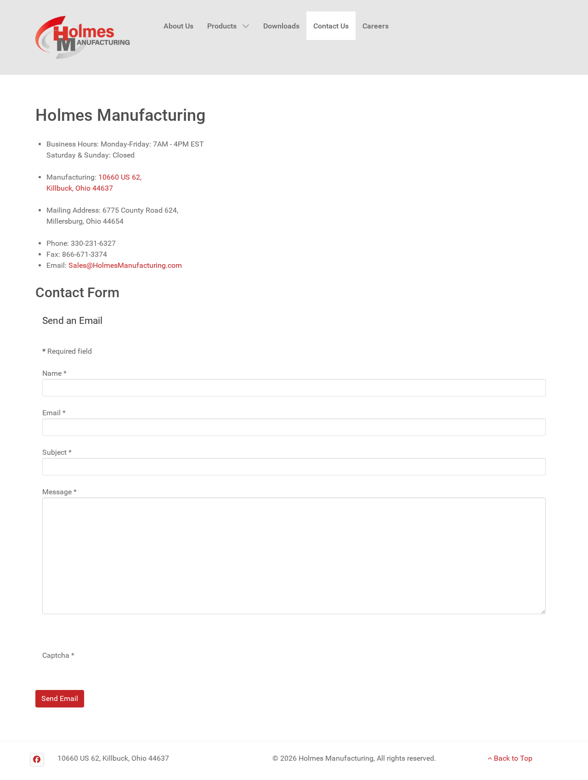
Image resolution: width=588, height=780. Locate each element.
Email (54, 412)
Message (59, 491)
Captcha (58, 655)
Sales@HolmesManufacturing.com (125, 265)
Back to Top (512, 758)
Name (54, 373)
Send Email (59, 698)
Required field (67, 351)
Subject (57, 452)
